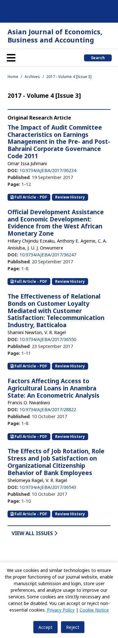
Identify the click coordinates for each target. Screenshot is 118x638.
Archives (32, 76)
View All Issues (33, 533)
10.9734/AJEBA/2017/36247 (48, 254)
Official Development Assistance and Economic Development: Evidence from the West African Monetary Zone (56, 223)
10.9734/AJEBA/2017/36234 (48, 170)
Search (98, 57)
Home (13, 76)
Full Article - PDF (30, 197)
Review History (70, 197)
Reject (72, 627)
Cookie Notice (94, 610)
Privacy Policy (61, 610)
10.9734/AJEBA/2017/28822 (48, 409)
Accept (45, 627)
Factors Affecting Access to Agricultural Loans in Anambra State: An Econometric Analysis (53, 388)
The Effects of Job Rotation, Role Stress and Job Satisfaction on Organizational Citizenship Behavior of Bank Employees (56, 462)
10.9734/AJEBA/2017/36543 (48, 487)
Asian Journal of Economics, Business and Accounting (55, 35)
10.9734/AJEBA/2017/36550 (48, 339)
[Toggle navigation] (11, 58)
